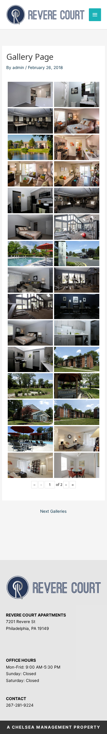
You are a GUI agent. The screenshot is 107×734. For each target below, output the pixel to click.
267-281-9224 (20, 705)
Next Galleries (53, 511)
